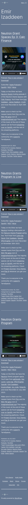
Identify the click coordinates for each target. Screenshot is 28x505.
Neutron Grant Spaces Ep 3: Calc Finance (13, 37)
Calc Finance (6, 99)
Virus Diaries (21, 269)
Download (4, 80)
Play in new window (15, 78)
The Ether (10, 150)
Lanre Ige (19, 236)
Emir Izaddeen (14, 152)
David (3, 238)
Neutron (18, 148)
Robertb (22, 387)
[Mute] (20, 73)
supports (16, 137)
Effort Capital (14, 296)
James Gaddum (14, 102)
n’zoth (23, 102)
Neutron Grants (6, 94)
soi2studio (15, 451)
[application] (14, 73)
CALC (7, 152)
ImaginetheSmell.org (8, 119)
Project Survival (10, 269)
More (14, 87)
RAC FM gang (6, 117)
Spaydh (20, 238)
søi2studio (17, 379)
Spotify (3, 87)
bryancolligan (6, 387)
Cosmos (13, 148)
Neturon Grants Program (13, 233)
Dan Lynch (18, 445)
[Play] (3, 73)
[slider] (24, 73)
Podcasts (4, 150)
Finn (17, 114)
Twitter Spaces (17, 156)
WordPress (18, 498)
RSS (9, 87)
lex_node (15, 387)
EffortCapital (5, 241)
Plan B (6, 271)
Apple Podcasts (15, 85)
